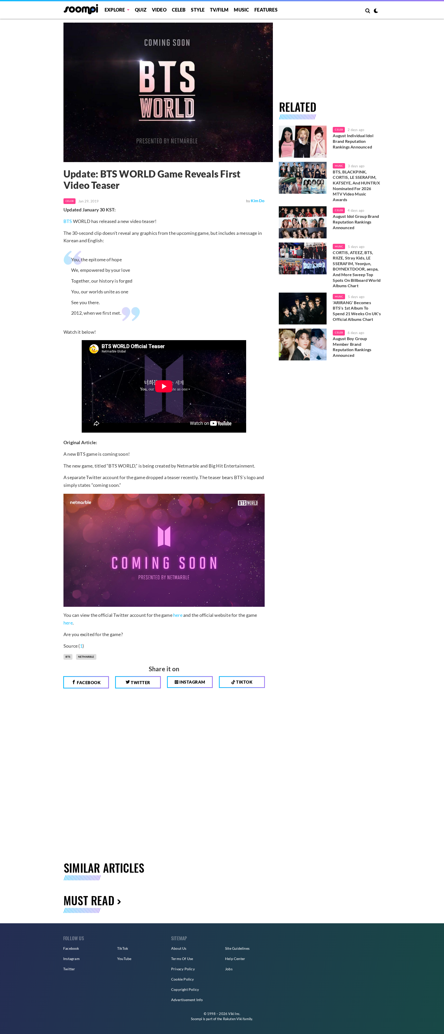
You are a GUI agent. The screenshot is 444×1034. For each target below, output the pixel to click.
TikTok (122, 948)
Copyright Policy (185, 989)
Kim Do (257, 200)
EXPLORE (115, 10)
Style (198, 10)
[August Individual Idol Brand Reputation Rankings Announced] (303, 141)
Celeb (179, 10)
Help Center (235, 958)
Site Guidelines (237, 948)
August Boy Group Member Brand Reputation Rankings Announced (352, 347)
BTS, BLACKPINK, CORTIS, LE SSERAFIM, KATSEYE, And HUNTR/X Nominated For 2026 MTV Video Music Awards (356, 185)
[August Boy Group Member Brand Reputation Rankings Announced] (303, 344)
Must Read (88, 900)
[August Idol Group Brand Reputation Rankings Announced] (303, 222)
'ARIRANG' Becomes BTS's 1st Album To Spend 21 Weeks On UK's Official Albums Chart (357, 311)
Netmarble (86, 656)
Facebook (88, 682)
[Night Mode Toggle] (376, 11)
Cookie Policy (182, 979)
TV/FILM (219, 10)
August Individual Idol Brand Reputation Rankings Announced (353, 141)
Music (241, 10)
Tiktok (244, 681)
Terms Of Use (182, 958)
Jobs (229, 969)
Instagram (192, 681)
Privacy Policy (183, 969)
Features (266, 10)
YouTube (124, 958)
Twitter (140, 682)
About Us (179, 948)
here (177, 615)
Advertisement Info (187, 1000)
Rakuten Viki (232, 1019)
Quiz (140, 10)
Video (159, 10)
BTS (67, 221)
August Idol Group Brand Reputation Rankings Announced (356, 222)
